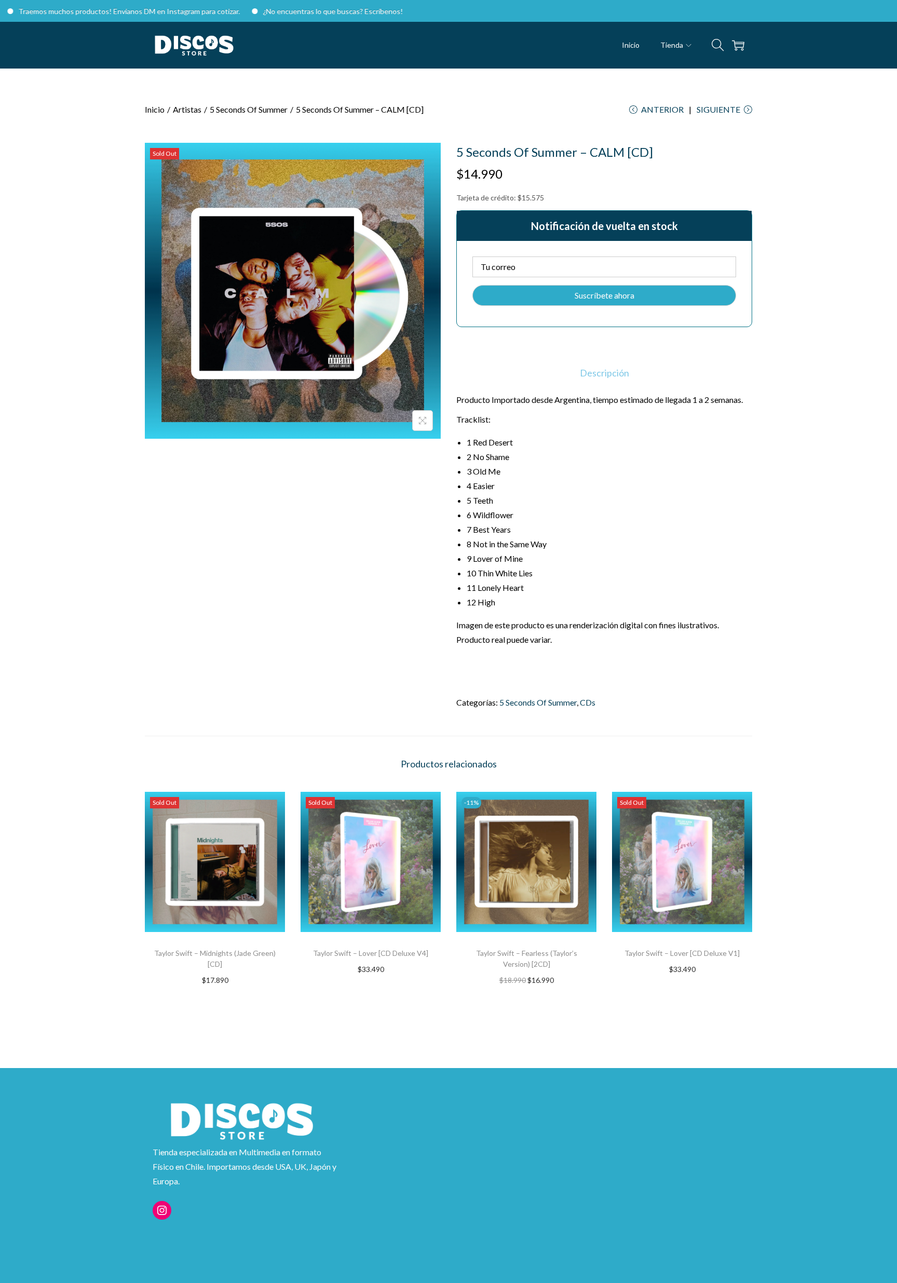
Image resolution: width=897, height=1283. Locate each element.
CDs (587, 702)
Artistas (187, 109)
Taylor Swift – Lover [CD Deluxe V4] (370, 953)
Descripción (604, 373)
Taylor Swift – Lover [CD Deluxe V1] (682, 953)
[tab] (604, 373)
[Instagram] (162, 1210)
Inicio (155, 109)
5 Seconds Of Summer (249, 109)
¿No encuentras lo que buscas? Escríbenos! (299, 11)
